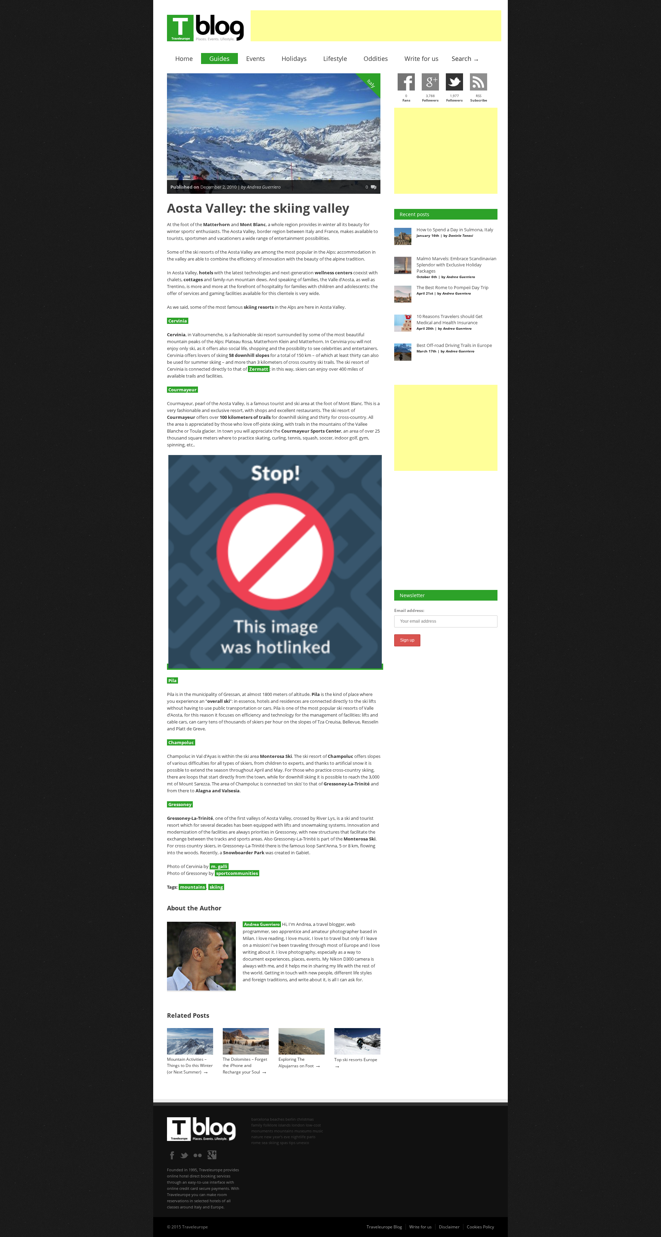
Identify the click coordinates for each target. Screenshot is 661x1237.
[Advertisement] (376, 25)
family (256, 1125)
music (318, 1130)
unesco (302, 1142)
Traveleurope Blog (384, 1227)
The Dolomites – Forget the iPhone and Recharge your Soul (245, 1065)
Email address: (409, 610)
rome (256, 1142)
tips (292, 1142)
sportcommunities (237, 873)
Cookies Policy (480, 1227)
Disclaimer (449, 1227)
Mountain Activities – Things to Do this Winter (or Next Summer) (190, 1065)
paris (311, 1136)
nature (257, 1136)
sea (264, 1142)
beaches (277, 1119)
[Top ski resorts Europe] (357, 1053)
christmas (305, 1119)
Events (255, 58)
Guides (219, 58)
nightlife (298, 1136)
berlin (290, 1119)
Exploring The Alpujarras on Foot (296, 1062)
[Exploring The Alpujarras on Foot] (302, 1053)
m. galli (219, 866)
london (298, 1125)
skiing (216, 887)
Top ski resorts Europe (355, 1059)
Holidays (294, 58)
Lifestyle (335, 58)
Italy (371, 83)
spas (284, 1142)
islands (284, 1125)
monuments (262, 1130)
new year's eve (277, 1136)
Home (184, 58)
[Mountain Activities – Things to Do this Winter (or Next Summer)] (190, 1053)
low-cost (313, 1125)
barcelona (260, 1119)
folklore (270, 1125)
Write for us (422, 58)
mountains (192, 887)
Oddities (376, 58)
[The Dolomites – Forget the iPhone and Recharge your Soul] (246, 1053)
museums (303, 1130)
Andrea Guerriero (262, 924)
